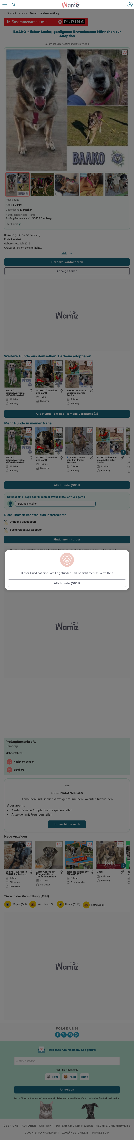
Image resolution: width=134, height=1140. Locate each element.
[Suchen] (13, 4)
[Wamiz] (72, 4)
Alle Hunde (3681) (67, 583)
